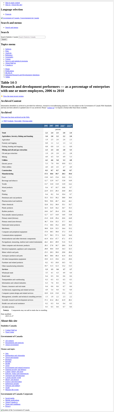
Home (7, 69)
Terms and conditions (12, 404)
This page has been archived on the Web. (15, 117)
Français (8, 14)
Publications (9, 71)
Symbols (10, 121)
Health (7, 363)
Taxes (7, 365)
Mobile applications (12, 400)
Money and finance (12, 380)
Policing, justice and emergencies (17, 374)
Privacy (8, 406)
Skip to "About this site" (13, 5)
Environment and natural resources (17, 368)
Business (8, 359)
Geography (9, 57)
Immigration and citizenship (15, 355)
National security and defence (15, 370)
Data (7, 51)
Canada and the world (13, 378)
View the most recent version (13, 96)
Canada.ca (9, 65)
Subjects (8, 49)
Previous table (27, 121)
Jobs (6, 353)
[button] (11, 27)
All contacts (9, 341)
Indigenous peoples (12, 384)
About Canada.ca (11, 402)
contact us (50, 108)
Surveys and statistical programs (16, 61)
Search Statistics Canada (9, 37)
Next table (18, 121)
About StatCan (10, 63)
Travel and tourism (11, 357)
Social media (9, 398)
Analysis (8, 53)
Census (7, 59)
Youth (7, 388)
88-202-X (8, 73)
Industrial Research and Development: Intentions (22, 75)
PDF (5, 121)
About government (12, 345)
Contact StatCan (11, 330)
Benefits (8, 361)
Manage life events (12, 390)
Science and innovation (13, 382)
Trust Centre (9, 332)
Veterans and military (12, 386)
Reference (8, 55)
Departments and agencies (14, 343)
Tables (7, 77)
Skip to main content (12, 3)
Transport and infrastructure (15, 376)
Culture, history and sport (14, 372)
